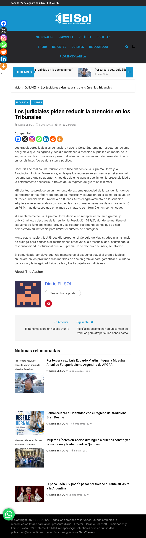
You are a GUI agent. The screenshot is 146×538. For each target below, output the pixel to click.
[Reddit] (53, 139)
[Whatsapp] (39, 139)
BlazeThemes (87, 532)
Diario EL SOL (25, 125)
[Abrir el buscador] (126, 46)
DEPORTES (59, 47)
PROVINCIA (66, 37)
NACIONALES (44, 37)
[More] (60, 139)
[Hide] (1, 73)
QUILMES (78, 47)
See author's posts (62, 293)
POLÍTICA (85, 37)
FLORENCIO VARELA (73, 56)
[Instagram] (32, 139)
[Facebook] (18, 139)
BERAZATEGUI (98, 47)
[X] (25, 139)
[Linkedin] (46, 139)
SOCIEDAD (103, 37)
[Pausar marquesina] (129, 72)
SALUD (42, 47)
